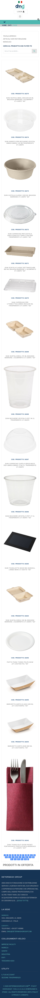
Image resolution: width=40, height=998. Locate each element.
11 (34, 855)
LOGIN (20, 11)
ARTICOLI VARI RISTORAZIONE (14, 39)
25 (25, 859)
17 (23, 857)
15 (16, 857)
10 (31, 855)
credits (24, 995)
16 (20, 857)
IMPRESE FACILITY (9, 944)
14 (13, 857)
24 (22, 859)
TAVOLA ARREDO (9, 36)
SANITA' (4, 951)
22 (15, 859)
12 (6, 857)
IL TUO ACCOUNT (8, 975)
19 (30, 857)
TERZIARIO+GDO (8, 961)
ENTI (9, 25)
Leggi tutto (22, 900)
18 (27, 857)
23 (19, 859)
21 (12, 859)
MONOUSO (7, 42)
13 (10, 857)
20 (33, 857)
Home (4, 25)
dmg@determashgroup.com (19, 931)
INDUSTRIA (6, 954)
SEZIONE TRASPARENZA (11, 977)
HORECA (5, 948)
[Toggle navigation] (20, 16)
